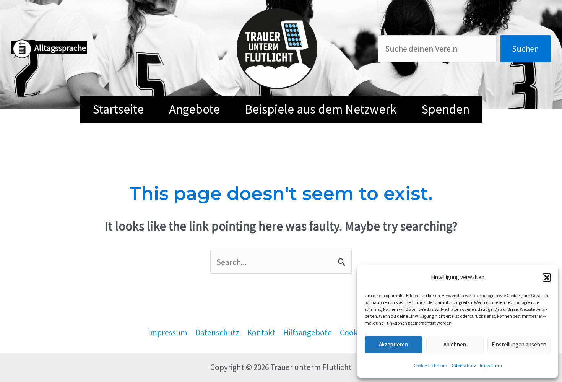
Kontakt (261, 332)
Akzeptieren (393, 344)
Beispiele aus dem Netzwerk (320, 109)
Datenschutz (463, 365)
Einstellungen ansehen (519, 344)
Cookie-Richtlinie (430, 365)
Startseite (118, 109)
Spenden (445, 109)
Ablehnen (454, 344)
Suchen (525, 48)
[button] (547, 277)
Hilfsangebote (307, 332)
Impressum (491, 365)
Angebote (194, 109)
